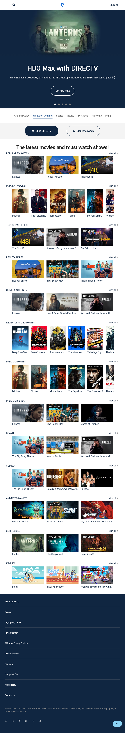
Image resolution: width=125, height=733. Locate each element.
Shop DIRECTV (43, 131)
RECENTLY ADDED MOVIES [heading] (20, 322)
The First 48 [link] (87, 176)
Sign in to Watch (85, 131)
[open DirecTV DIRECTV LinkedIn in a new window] (6, 721)
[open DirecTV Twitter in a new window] (19, 721)
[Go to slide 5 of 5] (70, 104)
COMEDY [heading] (11, 465)
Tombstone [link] (55, 215)
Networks (97, 115)
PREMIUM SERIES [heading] (15, 400)
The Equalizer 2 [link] (95, 391)
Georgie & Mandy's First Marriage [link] (63, 489)
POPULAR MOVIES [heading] (16, 185)
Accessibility (10, 684)
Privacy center (11, 632)
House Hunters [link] (54, 176)
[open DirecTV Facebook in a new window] (13, 721)
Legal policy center (13, 622)
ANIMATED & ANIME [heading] (16, 498)
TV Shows (83, 115)
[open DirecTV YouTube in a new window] (33, 721)
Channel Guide (21, 115)
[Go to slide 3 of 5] (62, 104)
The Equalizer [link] (75, 391)
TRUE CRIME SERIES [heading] (17, 225)
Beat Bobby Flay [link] (54, 280)
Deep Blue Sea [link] (19, 352)
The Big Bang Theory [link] (92, 280)
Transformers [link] (75, 352)
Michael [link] (16, 215)
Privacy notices (12, 653)
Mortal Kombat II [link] (95, 215)
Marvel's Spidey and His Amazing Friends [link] (102, 586)
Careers (8, 612)
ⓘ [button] (113, 77)
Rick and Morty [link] (20, 521)
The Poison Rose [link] (39, 215)
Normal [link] (72, 215)
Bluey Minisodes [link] (54, 586)
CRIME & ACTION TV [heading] (16, 290)
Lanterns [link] (16, 554)
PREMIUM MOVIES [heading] (16, 361)
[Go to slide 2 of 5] (59, 104)
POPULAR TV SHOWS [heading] (17, 153)
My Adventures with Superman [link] (96, 521)
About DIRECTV (12, 601)
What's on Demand (43, 115)
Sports (59, 115)
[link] (28, 165)
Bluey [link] (15, 586)
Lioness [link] (16, 176)
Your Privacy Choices (18, 643)
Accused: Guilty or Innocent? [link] (61, 248)
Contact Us (10, 695)
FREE (108, 115)
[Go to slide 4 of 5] (66, 104)
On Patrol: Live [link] (88, 248)
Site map (9, 663)
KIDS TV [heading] (10, 563)
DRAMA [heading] (10, 433)
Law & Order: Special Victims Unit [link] (63, 313)
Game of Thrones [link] (90, 424)
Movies (70, 115)
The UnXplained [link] (54, 554)
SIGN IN (114, 5)
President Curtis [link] (54, 521)
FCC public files (12, 674)
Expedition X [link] (87, 554)
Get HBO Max (62, 90)
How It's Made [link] (53, 456)
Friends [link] (85, 489)
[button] (7, 4)
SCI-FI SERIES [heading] (13, 531)
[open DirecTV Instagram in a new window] (26, 721)
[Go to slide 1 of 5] (55, 104)
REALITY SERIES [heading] (14, 257)
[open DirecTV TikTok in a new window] (39, 721)
